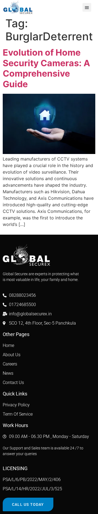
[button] (86, 7)
